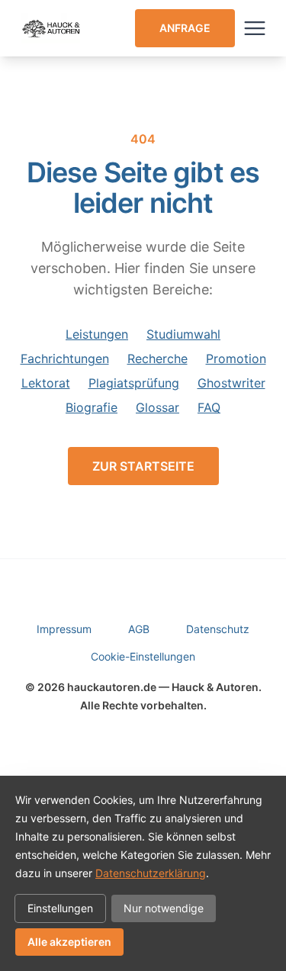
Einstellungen (60, 908)
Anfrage (184, 27)
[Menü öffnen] (254, 28)
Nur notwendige (164, 908)
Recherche (157, 358)
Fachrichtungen (65, 358)
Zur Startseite (143, 466)
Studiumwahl (183, 334)
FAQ (209, 407)
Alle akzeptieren (69, 941)
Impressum (64, 628)
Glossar (157, 407)
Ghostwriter (231, 383)
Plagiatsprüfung (133, 383)
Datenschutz (217, 628)
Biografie (91, 407)
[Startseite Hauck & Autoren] (51, 28)
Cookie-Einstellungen (143, 656)
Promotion (236, 358)
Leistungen (97, 334)
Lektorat (45, 383)
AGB (138, 628)
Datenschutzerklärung (150, 873)
